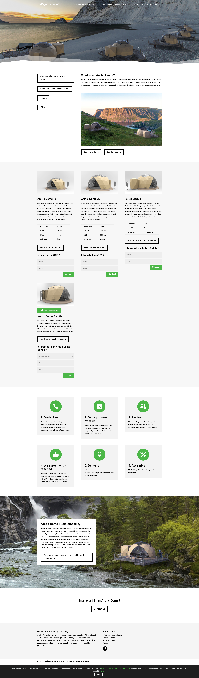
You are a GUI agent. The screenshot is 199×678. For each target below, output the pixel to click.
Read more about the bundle (53, 339)
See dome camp (114, 152)
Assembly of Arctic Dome (110, 5)
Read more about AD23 (94, 247)
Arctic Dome (79, 5)
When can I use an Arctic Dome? (55, 89)
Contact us (99, 609)
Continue (98, 674)
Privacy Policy (61, 661)
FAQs (124, 5)
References (93, 5)
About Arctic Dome (136, 5)
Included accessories (49, 310)
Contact (149, 5)
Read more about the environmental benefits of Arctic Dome (65, 557)
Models (43, 98)
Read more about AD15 (50, 247)
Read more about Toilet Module (141, 240)
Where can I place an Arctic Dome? (52, 78)
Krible (87, 661)
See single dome (91, 152)
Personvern (52, 661)
